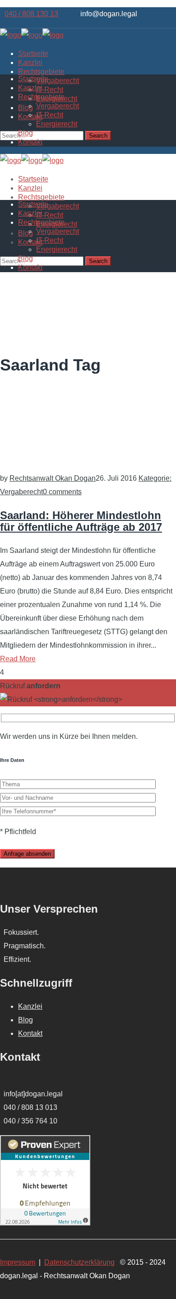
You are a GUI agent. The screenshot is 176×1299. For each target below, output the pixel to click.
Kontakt (30, 1033)
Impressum (17, 1262)
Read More (18, 659)
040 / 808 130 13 (31, 14)
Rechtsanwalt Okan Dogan (52, 478)
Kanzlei (30, 1006)
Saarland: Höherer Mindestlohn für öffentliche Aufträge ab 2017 (81, 521)
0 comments (62, 492)
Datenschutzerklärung (79, 1262)
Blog (25, 1020)
